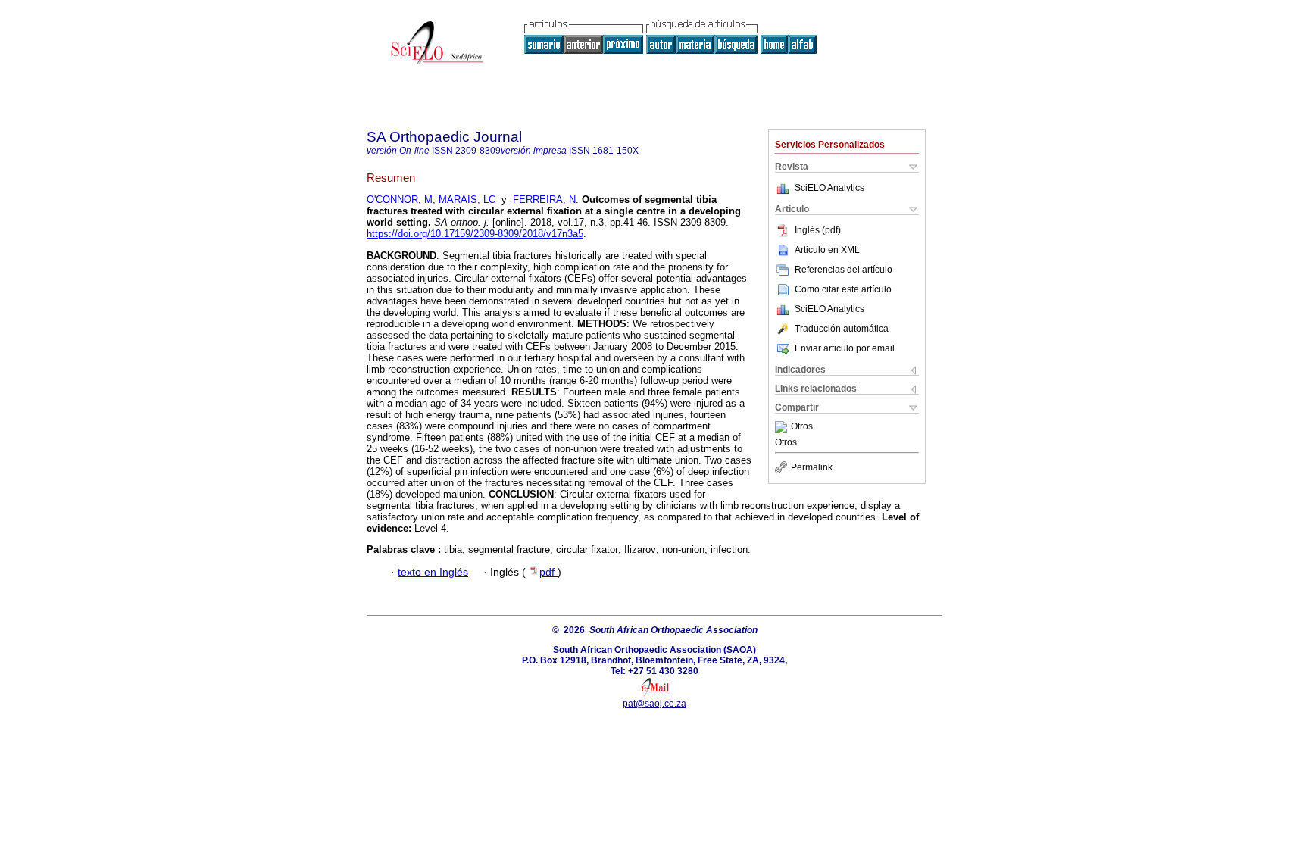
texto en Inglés (433, 572)
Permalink (812, 467)
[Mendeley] (783, 427)
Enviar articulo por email (845, 348)
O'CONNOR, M (400, 199)
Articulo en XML (827, 250)
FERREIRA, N (544, 199)
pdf (548, 572)
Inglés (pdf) (818, 230)
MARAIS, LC (467, 199)
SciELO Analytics (829, 188)
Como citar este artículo (843, 289)
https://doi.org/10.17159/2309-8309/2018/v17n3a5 (475, 233)
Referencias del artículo (843, 269)
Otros (802, 427)
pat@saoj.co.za (654, 703)
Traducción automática (842, 328)
